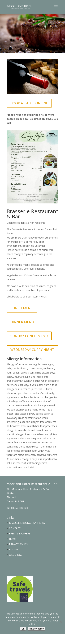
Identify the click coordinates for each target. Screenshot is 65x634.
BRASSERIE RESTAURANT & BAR (27, 522)
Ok (22, 628)
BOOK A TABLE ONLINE (29, 103)
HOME (12, 538)
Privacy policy (36, 628)
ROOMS (13, 549)
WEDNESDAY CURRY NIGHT (32, 349)
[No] (60, 621)
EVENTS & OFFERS (19, 533)
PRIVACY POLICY (18, 544)
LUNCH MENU (21, 308)
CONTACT (15, 528)
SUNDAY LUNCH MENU (29, 335)
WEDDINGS (15, 554)
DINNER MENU (22, 322)
